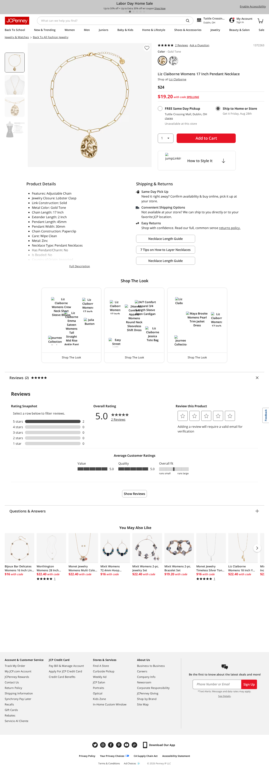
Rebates (10, 715)
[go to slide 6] (144, 12)
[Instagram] (103, 744)
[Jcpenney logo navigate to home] (17, 21)
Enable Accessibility (253, 6)
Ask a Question (199, 45)
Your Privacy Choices (112, 756)
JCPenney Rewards (17, 677)
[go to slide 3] (133, 12)
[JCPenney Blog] (135, 744)
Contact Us (12, 682)
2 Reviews (181, 45)
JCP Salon (99, 682)
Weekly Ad (100, 677)
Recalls (9, 704)
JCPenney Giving (147, 693)
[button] (71, 325)
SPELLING (193, 97)
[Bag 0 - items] (260, 21)
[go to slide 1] (126, 12)
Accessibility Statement (176, 756)
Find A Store (101, 666)
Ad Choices (130, 763)
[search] (189, 21)
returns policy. (229, 228)
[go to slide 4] (137, 12)
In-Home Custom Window (109, 704)
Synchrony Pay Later (18, 699)
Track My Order (15, 666)
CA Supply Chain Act (146, 756)
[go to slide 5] (141, 12)
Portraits (98, 688)
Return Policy (13, 688)
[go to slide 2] (130, 12)
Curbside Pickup (103, 671)
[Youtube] (127, 744)
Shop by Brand (147, 699)
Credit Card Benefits (62, 677)
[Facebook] (111, 744)
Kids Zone (99, 699)
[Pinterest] (119, 744)
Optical (97, 693)
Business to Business (151, 666)
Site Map (143, 704)
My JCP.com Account (18, 671)
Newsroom (144, 682)
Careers (142, 671)
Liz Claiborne (177, 79)
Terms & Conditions (109, 763)
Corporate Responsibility (153, 688)
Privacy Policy (87, 756)
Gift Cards (11, 710)
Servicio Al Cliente (16, 721)
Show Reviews (134, 494)
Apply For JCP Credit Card (65, 671)
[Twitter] (95, 744)
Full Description (79, 266)
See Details (224, 696)
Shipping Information (19, 693)
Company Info (146, 677)
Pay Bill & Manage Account (66, 666)
